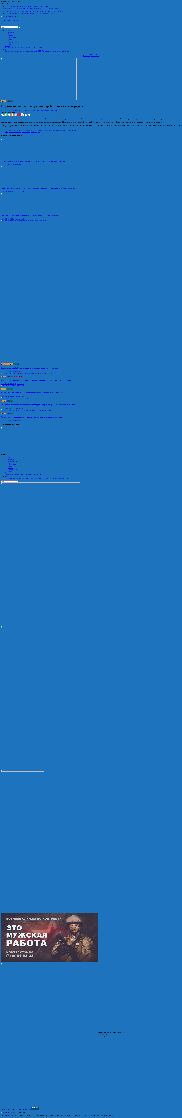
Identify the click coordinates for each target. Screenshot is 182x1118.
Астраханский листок (10, 20)
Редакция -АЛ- (20, 110)
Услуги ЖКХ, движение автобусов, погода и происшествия (24, 47)
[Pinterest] (19, 114)
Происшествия (13, 34)
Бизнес (10, 44)
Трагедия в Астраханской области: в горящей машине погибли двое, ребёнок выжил (32, 8)
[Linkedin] (25, 114)
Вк (30, 1109)
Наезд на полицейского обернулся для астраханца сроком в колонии (29, 215)
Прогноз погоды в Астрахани (91, 56)
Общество (11, 32)
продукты (47, 110)
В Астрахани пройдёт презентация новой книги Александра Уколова (27, 6)
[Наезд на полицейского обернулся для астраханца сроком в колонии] (19, 212)
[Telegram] (9, 114)
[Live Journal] (22, 114)
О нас (6, 49)
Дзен (25, 1109)
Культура (11, 35)
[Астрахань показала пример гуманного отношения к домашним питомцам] (26, 410)
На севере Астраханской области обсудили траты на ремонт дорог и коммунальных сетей (34, 11)
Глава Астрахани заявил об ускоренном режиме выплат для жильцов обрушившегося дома (38, 188)
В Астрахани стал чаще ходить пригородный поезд (22, 132)
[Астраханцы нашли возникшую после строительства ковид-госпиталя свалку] (19, 157)
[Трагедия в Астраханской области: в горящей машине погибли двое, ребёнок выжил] (29, 373)
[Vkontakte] (2, 114)
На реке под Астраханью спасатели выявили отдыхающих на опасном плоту (29, 10)
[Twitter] (15, 114)
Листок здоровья (13, 42)
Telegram (20, 1109)
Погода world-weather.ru (91, 54)
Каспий (10, 41)
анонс (27, 110)
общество (40, 110)
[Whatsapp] (5, 114)
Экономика (12, 37)
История (7, 46)
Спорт (10, 39)
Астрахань (32, 110)
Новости (7, 30)
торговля (54, 110)
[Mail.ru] (29, 114)
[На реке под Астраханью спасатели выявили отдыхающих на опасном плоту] (12, 385)
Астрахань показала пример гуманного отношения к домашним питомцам (29, 13)
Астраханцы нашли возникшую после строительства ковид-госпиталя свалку (33, 161)
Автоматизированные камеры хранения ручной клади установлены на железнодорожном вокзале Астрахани (41, 130)
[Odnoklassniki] (12, 114)
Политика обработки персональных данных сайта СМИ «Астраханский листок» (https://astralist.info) (37, 51)
